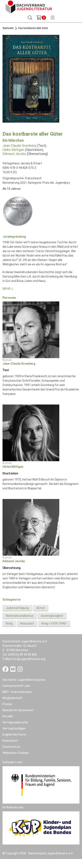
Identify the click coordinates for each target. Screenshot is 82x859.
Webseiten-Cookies (16, 752)
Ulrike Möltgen (13, 150)
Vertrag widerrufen (15, 722)
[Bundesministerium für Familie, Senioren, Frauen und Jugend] (41, 784)
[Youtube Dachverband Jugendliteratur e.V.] (13, 670)
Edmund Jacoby (14, 154)
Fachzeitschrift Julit (16, 685)
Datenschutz (11, 746)
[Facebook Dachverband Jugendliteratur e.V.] (6, 670)
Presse (7, 704)
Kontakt (8, 716)
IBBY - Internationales (17, 692)
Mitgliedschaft (12, 698)
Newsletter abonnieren (18, 710)
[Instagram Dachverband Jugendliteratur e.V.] (20, 670)
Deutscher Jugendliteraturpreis (24, 679)
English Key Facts (14, 734)
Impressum (10, 740)
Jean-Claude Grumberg (19, 146)
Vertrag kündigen (14, 728)
